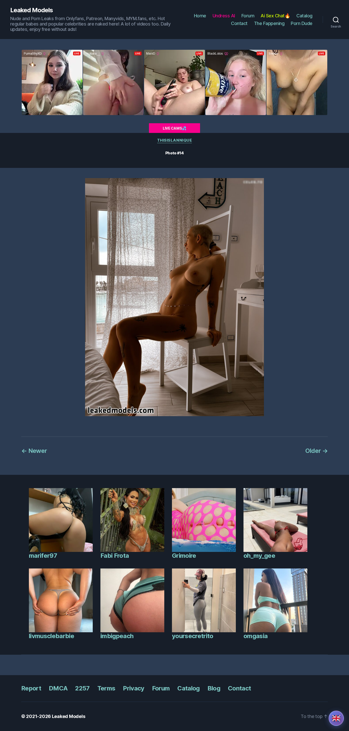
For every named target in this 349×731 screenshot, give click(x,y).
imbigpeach (116, 636)
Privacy (133, 688)
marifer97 (43, 555)
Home (200, 15)
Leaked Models (31, 10)
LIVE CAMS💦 (174, 128)
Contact (239, 23)
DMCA (58, 688)
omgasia (255, 636)
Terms (106, 688)
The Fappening (269, 23)
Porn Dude (301, 23)
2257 (82, 688)
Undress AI (224, 15)
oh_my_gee (259, 555)
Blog (213, 688)
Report (31, 688)
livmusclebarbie (51, 636)
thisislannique (174, 140)
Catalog (304, 15)
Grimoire (184, 555)
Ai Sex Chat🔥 (275, 15)
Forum (247, 15)
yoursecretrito (192, 636)
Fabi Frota (114, 555)
